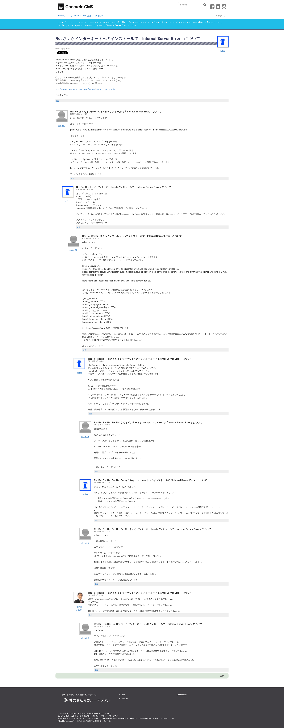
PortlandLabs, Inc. (106, 713)
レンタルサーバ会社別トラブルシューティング (124, 22)
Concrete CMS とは (81, 15)
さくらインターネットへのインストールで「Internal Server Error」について (186, 22)
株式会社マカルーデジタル (128, 718)
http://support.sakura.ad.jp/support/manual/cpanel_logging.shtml (86, 89)
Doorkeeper (182, 694)
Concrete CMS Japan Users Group (83, 713)
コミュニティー (76, 22)
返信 (57, 101)
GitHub (122, 694)
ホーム (63, 15)
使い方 (100, 15)
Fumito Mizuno (79, 608)
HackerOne (123, 698)
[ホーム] (75, 6)
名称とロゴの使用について (164, 718)
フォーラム (93, 22)
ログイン (221, 15)
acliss (222, 50)
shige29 (61, 125)
